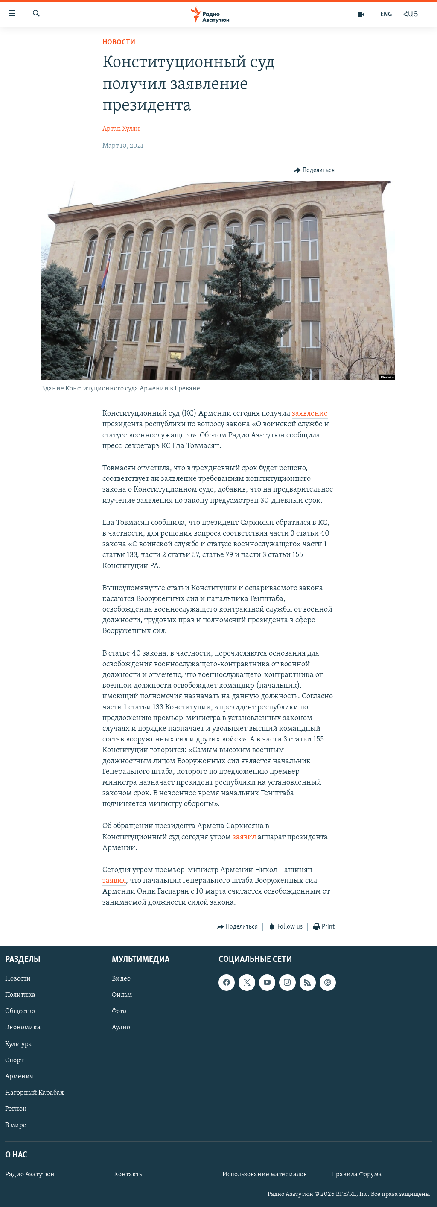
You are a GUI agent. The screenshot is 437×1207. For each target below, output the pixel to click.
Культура (18, 1044)
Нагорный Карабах (34, 1093)
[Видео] (361, 15)
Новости (118, 43)
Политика (20, 995)
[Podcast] (328, 983)
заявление (310, 414)
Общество (20, 1011)
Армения (19, 1076)
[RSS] (308, 983)
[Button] (314, 170)
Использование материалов (264, 1174)
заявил (245, 837)
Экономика (23, 1028)
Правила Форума (356, 1174)
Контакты (129, 1174)
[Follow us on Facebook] (226, 983)
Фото (119, 1011)
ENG (386, 14)
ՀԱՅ (410, 14)
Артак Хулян (121, 129)
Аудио (121, 1028)
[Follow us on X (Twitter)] (247, 983)
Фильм (122, 995)
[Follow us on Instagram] (287, 983)
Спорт (14, 1060)
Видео (121, 979)
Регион (16, 1109)
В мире (15, 1125)
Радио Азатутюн (30, 1174)
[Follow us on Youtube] (267, 983)
